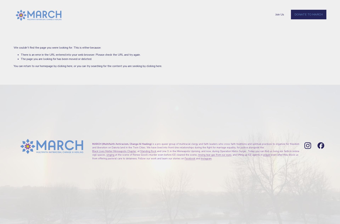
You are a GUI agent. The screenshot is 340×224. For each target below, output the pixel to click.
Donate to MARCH (308, 14)
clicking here (64, 66)
